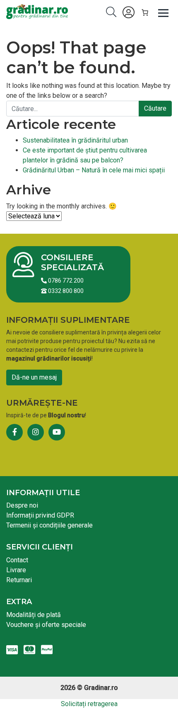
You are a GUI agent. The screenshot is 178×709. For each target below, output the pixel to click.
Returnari (19, 580)
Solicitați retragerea (89, 704)
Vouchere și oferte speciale (46, 625)
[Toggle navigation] (163, 12)
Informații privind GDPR (40, 515)
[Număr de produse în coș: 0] (145, 12)
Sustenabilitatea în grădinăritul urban (75, 140)
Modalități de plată (33, 615)
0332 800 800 (65, 291)
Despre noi (22, 505)
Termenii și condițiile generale (49, 525)
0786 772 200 (65, 280)
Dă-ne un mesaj (34, 377)
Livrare (16, 570)
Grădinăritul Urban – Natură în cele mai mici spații (94, 170)
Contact (17, 560)
